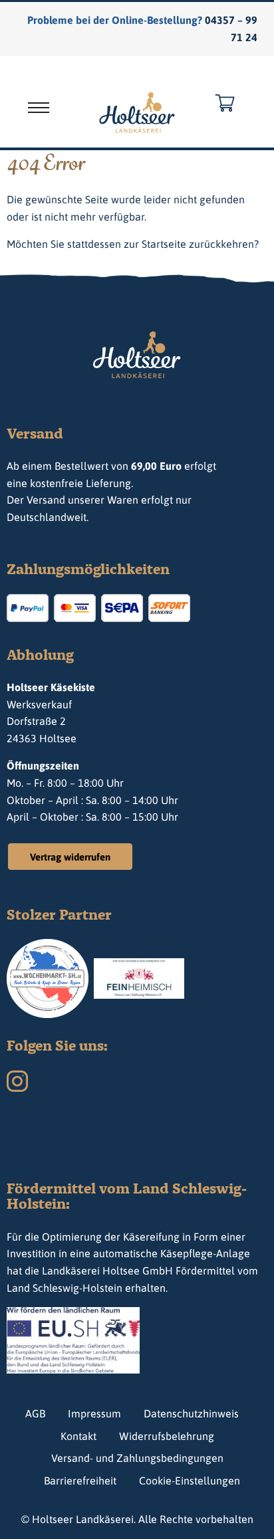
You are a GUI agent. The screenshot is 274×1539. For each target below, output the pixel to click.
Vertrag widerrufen (70, 857)
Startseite (164, 244)
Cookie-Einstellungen (189, 1481)
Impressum (94, 1413)
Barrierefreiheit (80, 1481)
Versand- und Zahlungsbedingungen (137, 1458)
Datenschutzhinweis (191, 1413)
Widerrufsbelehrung (166, 1436)
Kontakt (78, 1436)
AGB (35, 1413)
